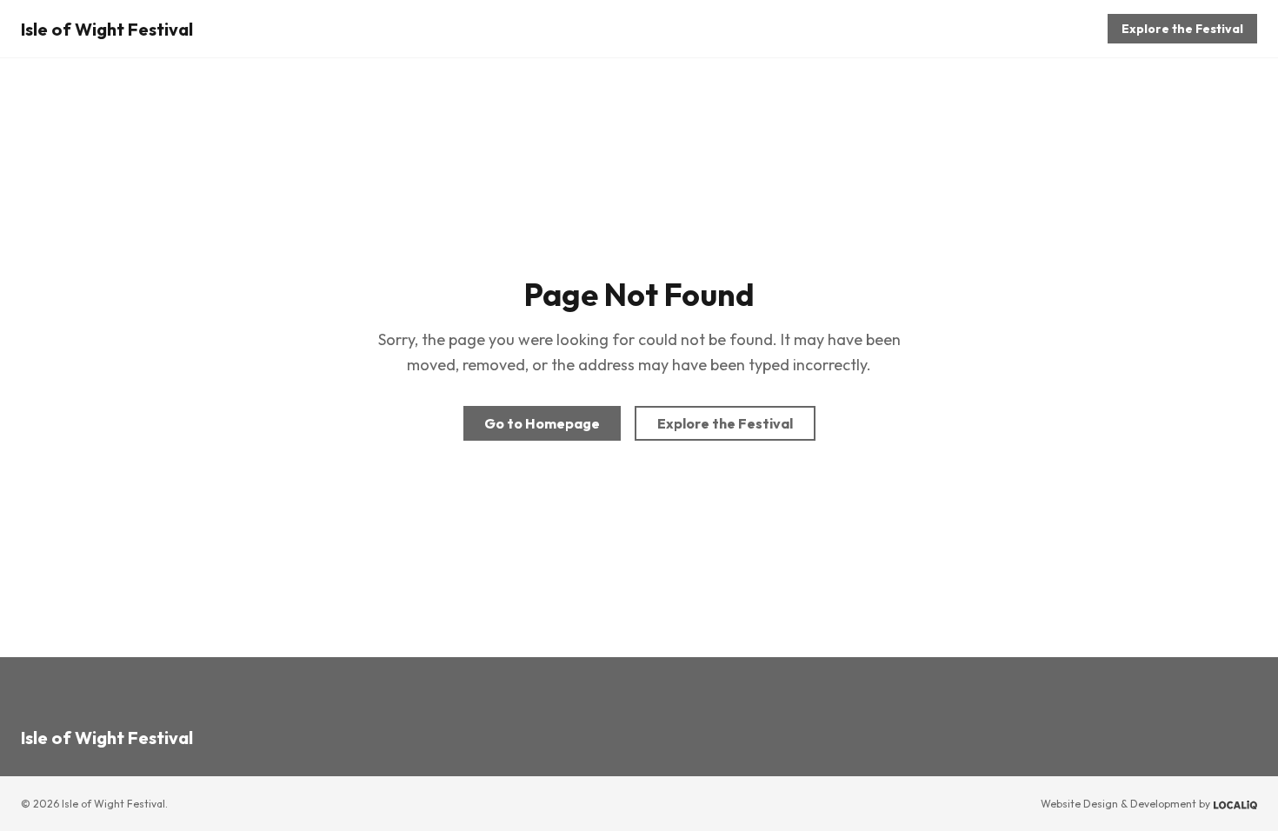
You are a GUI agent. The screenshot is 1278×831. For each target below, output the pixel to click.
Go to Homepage (542, 423)
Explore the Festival (1182, 29)
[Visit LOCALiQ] (1235, 803)
